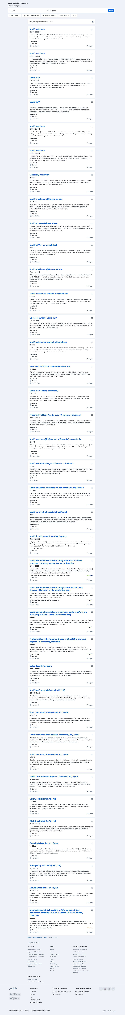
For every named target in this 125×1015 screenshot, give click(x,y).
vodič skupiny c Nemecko (79, 956)
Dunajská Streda (54, 954)
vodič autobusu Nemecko (80, 949)
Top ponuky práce (32, 979)
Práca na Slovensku (36, 1002)
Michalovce (53, 956)
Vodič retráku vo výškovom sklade (46, 199)
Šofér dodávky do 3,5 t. (41, 666)
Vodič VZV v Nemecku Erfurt (43, 245)
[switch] (92, 22)
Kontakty (32, 994)
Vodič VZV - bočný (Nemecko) (44, 390)
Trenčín (52, 971)
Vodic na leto (31, 966)
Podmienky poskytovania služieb (19, 1010)
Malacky (52, 959)
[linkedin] (113, 989)
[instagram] (105, 989)
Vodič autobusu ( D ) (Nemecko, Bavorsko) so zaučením (55, 439)
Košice (52, 952)
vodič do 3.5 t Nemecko (79, 954)
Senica (52, 968)
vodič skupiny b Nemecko (79, 961)
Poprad (52, 961)
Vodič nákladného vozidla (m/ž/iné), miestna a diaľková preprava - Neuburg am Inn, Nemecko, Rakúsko (56, 561)
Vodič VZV (35, 77)
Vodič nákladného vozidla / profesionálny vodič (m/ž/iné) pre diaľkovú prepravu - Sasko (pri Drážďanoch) (58, 613)
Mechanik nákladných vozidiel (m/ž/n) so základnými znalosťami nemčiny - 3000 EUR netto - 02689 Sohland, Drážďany (56, 913)
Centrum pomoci (35, 1000)
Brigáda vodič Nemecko (34, 949)
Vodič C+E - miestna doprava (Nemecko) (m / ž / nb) (54, 776)
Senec (52, 949)
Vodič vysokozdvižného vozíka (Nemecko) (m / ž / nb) (54, 734)
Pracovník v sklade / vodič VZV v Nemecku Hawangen (55, 415)
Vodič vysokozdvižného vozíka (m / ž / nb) (49, 712)
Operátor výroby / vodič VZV (43, 318)
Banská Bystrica (54, 966)
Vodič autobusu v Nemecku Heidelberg (48, 342)
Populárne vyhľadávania (82, 991)
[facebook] (101, 989)
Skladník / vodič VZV (39, 175)
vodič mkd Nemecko (78, 964)
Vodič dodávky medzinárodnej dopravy (48, 536)
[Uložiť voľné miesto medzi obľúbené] (92, 29)
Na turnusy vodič (32, 961)
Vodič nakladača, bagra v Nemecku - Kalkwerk (52, 463)
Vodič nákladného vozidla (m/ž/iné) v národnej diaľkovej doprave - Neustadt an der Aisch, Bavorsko (56, 588)
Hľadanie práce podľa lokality (35, 981)
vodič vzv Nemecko (78, 952)
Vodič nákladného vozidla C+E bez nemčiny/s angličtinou (57, 487)
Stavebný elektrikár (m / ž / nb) (44, 843)
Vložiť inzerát (56, 994)
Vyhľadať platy (79, 994)
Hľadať (111, 10)
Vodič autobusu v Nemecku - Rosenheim (49, 293)
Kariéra (32, 997)
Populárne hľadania (33, 942)
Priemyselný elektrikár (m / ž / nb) (45, 865)
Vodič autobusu (37, 29)
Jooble (113, 1011)
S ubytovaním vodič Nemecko (36, 954)
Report (91, 46)
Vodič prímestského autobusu (44, 223)
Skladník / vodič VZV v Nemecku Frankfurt (50, 366)
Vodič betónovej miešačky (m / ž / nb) (47, 690)
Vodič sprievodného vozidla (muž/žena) (48, 512)
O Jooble (33, 991)
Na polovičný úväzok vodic (35, 964)
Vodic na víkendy (32, 959)
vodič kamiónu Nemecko (79, 968)
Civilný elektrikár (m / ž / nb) (43, 799)
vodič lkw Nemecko (78, 959)
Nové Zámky (53, 964)
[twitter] (109, 989)
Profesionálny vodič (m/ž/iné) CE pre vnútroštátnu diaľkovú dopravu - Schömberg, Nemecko (58, 640)
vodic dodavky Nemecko (79, 966)
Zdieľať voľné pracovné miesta (62, 991)
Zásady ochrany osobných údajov (40, 1010)
